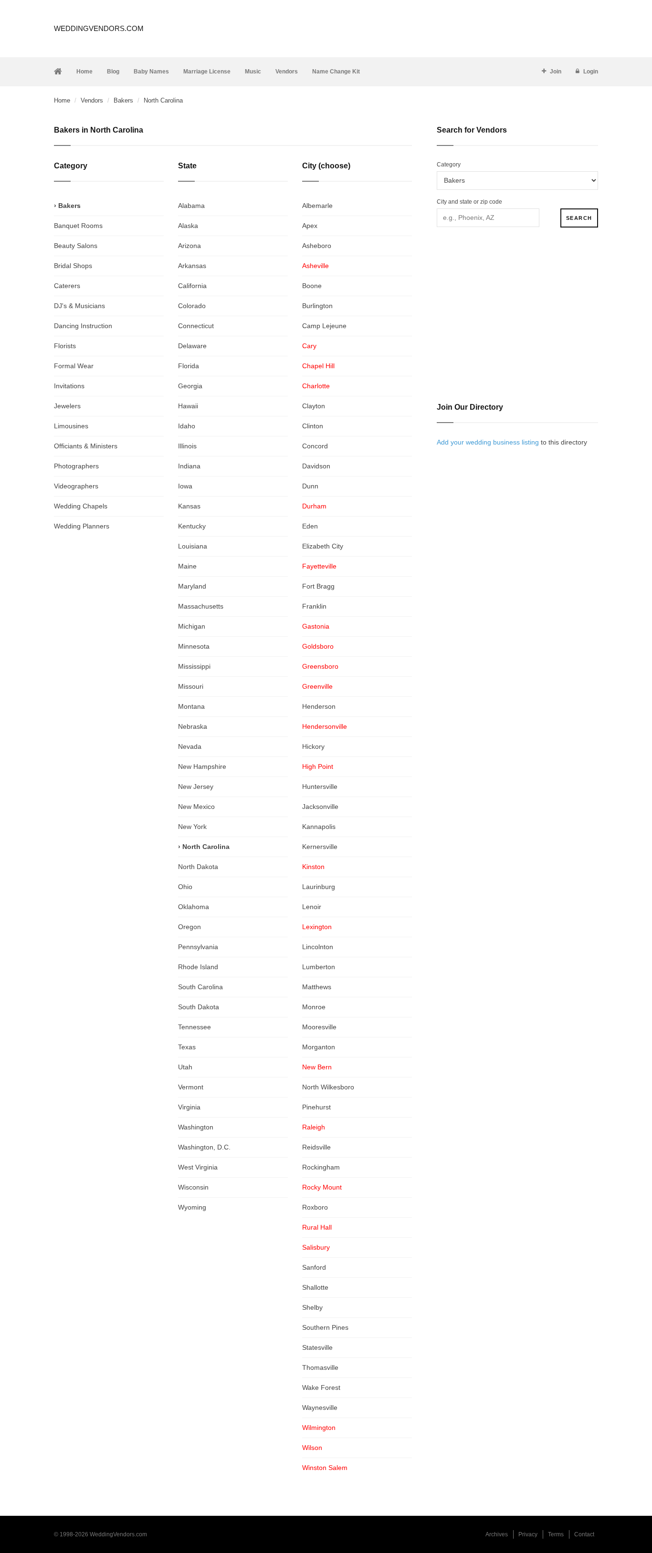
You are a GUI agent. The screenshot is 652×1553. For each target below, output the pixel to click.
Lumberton (318, 967)
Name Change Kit (336, 71)
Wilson (312, 1447)
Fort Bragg (318, 586)
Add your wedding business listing (488, 442)
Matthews (316, 987)
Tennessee (194, 1027)
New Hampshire (202, 766)
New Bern (317, 1067)
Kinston (313, 866)
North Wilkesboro (328, 1087)
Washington (195, 1127)
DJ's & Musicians (79, 306)
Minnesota (194, 646)
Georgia (190, 386)
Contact (584, 1534)
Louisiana (192, 546)
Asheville (315, 265)
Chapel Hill (318, 366)
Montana (191, 706)
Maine (187, 566)
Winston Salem (324, 1467)
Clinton (312, 426)
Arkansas (192, 265)
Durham (314, 506)
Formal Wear (74, 366)
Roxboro (315, 1207)
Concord (315, 446)
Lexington (317, 927)
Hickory (313, 746)
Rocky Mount (322, 1187)
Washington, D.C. (204, 1147)
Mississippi (194, 666)
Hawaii (188, 406)
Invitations (69, 386)
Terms (556, 1534)
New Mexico (196, 806)
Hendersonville (324, 726)
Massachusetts (200, 606)
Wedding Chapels (80, 506)
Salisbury (316, 1247)
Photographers (76, 466)
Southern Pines (325, 1327)
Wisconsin (193, 1187)
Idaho (186, 426)
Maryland (192, 586)
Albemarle (317, 205)
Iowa (185, 486)
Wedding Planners (81, 526)
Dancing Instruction (83, 326)
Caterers (67, 286)
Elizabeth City (322, 546)
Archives (496, 1534)
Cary (309, 346)
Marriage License (207, 71)
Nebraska (192, 726)
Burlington (317, 306)
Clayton (313, 406)
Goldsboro (318, 646)
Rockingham (321, 1167)
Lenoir (311, 907)
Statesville (317, 1347)
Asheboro (316, 245)
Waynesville (319, 1407)
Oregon (189, 927)
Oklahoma (193, 907)
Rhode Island (198, 967)
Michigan (191, 626)
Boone (312, 286)
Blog (113, 71)
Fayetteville (319, 566)
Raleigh (313, 1127)
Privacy (527, 1534)
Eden (310, 526)
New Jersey (195, 786)
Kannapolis (319, 826)
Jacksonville (320, 806)
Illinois (187, 446)
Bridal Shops (73, 265)
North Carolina (206, 846)
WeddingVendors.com (99, 28)
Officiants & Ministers (85, 446)
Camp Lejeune (324, 326)
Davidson (316, 466)
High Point (317, 766)
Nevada (189, 746)
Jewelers (67, 406)
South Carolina (200, 987)
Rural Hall (317, 1227)
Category (449, 164)
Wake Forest (321, 1387)
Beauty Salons (75, 245)
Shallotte (315, 1287)
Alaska (188, 225)
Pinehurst (316, 1107)
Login (590, 71)
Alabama (191, 205)
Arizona (189, 245)
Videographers (76, 486)
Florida (188, 366)
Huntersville (319, 786)
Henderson (319, 706)
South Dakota (198, 1007)
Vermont (190, 1087)
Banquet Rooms (78, 225)
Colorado (192, 306)
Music (253, 71)
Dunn (310, 486)
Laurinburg (318, 886)
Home (84, 71)
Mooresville (319, 1027)
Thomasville (320, 1367)
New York (192, 826)
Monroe (314, 1007)
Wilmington (319, 1427)
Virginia (189, 1107)
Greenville (317, 686)
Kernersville (319, 846)
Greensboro (320, 666)
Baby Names (151, 71)
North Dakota (198, 866)
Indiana (189, 466)
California (192, 286)
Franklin (314, 606)
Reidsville (316, 1147)
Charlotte (316, 386)
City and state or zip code (469, 201)
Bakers (123, 100)
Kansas (189, 506)
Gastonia (315, 626)
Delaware (192, 346)
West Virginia (198, 1167)
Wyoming (192, 1207)
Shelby (312, 1307)
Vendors (286, 71)
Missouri (190, 686)
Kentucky (192, 526)
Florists (65, 346)
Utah (185, 1067)
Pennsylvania (198, 947)
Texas (187, 1047)
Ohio (185, 886)
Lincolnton (317, 947)
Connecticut (196, 326)
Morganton (318, 1047)
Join (555, 71)
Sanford (314, 1267)
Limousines (71, 426)
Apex (309, 225)
